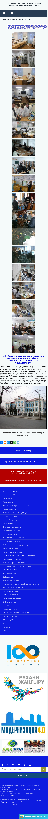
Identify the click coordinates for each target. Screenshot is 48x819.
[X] (11, 442)
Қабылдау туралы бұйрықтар (14, 563)
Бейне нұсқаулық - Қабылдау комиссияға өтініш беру (23, 480)
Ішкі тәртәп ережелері (11, 541)
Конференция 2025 (10, 491)
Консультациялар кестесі (12, 552)
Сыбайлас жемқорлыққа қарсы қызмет (17, 545)
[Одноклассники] (5, 442)
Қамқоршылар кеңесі (11, 548)
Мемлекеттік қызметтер (12, 516)
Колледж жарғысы (10, 534)
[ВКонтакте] (1, 442)
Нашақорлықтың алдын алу (13, 616)
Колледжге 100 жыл (10, 495)
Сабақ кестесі (8, 498)
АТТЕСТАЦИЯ (8, 620)
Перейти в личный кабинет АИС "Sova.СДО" (23, 461)
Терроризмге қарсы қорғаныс (14, 538)
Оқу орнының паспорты (12, 527)
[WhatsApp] (14, 442)
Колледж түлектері (10, 573)
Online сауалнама (9, 602)
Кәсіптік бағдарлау (10, 520)
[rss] (43, 769)
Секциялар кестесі (10, 570)
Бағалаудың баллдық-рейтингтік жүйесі (18, 566)
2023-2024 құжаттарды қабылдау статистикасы (20, 555)
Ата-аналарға (8, 502)
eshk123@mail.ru (8, 795)
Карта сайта (7, 623)
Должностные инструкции (13, 588)
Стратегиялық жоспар (11, 530)
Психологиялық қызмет (12, 559)
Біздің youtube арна (10, 595)
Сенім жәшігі (8, 605)
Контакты (6, 627)
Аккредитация (8, 523)
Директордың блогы (11, 591)
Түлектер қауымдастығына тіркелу (16, 505)
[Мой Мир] (8, 442)
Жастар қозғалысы (10, 609)
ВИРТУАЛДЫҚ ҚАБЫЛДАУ (12, 580)
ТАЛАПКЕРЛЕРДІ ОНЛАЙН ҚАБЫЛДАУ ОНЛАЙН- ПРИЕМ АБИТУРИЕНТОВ (23, 473)
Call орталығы (8, 577)
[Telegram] (18, 442)
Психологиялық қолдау (12, 598)
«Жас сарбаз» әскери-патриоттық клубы (18, 613)
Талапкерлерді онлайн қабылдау (15, 513)
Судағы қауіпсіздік (9, 509)
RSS (4, 630)
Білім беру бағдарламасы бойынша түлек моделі (21, 584)
